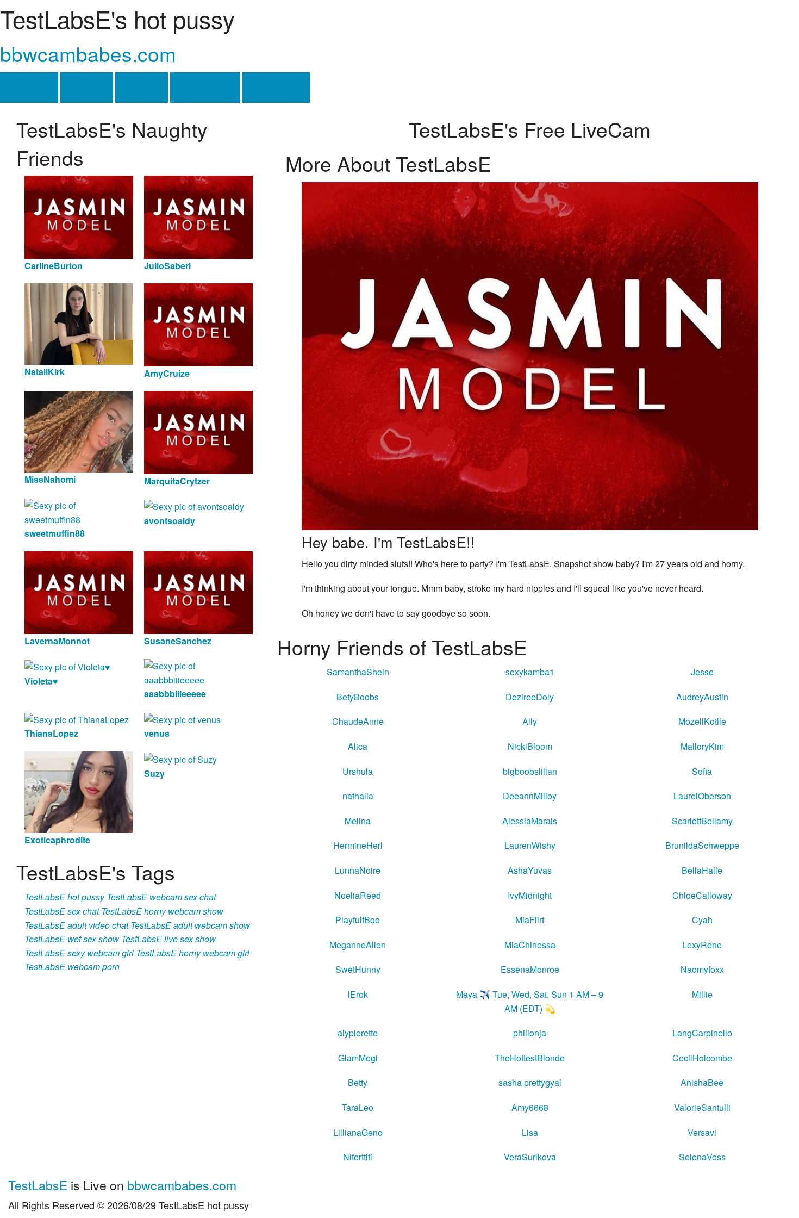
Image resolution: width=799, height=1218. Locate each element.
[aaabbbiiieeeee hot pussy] (198, 672)
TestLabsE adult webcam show (190, 925)
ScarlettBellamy (702, 821)
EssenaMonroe (530, 969)
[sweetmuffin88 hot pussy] (78, 511)
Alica (357, 746)
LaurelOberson (702, 796)
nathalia (357, 796)
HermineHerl (358, 845)
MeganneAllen (357, 945)
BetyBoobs (357, 697)
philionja (529, 1033)
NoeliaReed (357, 895)
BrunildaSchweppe (702, 845)
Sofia (702, 771)
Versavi (702, 1132)
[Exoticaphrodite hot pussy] (78, 791)
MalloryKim (702, 746)
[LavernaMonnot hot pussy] (78, 591)
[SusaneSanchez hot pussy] (198, 591)
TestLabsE (37, 1185)
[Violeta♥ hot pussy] (67, 666)
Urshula (357, 771)
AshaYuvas (530, 870)
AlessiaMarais (529, 821)
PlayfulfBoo (357, 919)
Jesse (702, 672)
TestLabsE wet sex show (71, 939)
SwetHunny (357, 969)
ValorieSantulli (702, 1107)
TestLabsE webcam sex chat (161, 897)
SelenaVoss (702, 1157)
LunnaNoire (357, 870)
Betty (357, 1082)
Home (29, 87)
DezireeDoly (529, 697)
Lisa (530, 1132)
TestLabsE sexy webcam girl (79, 953)
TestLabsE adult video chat (76, 925)
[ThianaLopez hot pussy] (76, 718)
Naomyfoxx (702, 969)
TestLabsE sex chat (61, 911)
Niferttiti (357, 1157)
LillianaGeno (358, 1132)
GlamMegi (358, 1058)
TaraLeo (357, 1107)
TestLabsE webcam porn (72, 966)
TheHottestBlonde (530, 1058)
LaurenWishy (529, 845)
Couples (276, 87)
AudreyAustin (702, 697)
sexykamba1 (529, 672)
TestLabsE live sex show (168, 939)
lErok (358, 994)
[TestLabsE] (530, 355)
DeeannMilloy (530, 796)
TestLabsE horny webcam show (162, 911)
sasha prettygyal (529, 1082)
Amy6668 (529, 1107)
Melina (358, 821)
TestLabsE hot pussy (64, 897)
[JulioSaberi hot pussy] (198, 216)
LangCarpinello (702, 1033)
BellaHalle (702, 870)
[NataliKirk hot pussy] (78, 323)
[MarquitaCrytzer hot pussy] (198, 431)
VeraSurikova (530, 1157)
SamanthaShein (358, 672)
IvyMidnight (530, 895)
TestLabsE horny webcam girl (192, 953)
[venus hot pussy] (182, 718)
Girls (87, 87)
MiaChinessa (529, 945)
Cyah (702, 919)
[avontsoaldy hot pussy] (194, 505)
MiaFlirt (529, 919)
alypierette (358, 1033)
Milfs (142, 87)
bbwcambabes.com (88, 53)
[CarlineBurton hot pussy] (78, 216)
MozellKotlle (702, 721)
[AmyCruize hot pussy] (198, 324)
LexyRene (702, 945)
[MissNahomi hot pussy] (78, 430)
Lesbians (205, 87)
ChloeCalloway (702, 895)
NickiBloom (530, 746)
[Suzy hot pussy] (180, 758)
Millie (702, 994)
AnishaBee (702, 1082)
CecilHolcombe (702, 1058)
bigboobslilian (530, 771)
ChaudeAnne (358, 721)
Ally (529, 721)
